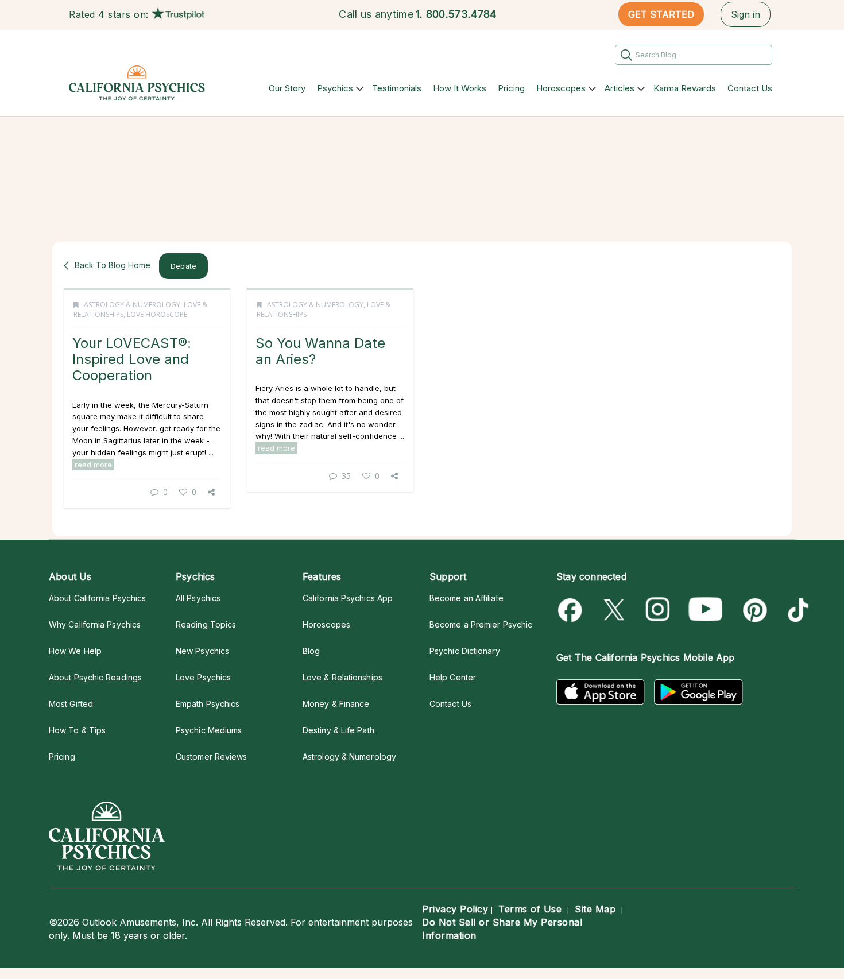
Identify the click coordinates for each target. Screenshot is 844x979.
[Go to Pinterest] (753, 610)
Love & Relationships (342, 677)
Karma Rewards (684, 88)
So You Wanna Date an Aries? (320, 351)
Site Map (595, 909)
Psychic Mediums (209, 730)
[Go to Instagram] (658, 610)
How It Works (459, 88)
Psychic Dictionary (464, 651)
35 (346, 475)
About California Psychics (97, 598)
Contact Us (749, 88)
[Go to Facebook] (572, 610)
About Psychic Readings (95, 677)
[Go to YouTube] (706, 610)
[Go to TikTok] (796, 610)
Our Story (287, 88)
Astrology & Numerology (132, 304)
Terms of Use (530, 909)
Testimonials (396, 88)
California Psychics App (348, 598)
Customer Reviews (211, 756)
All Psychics (198, 598)
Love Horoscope (157, 314)
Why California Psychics (95, 624)
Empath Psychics (207, 704)
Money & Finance (336, 704)
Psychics (335, 88)
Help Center (452, 677)
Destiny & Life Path (338, 730)
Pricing (511, 88)
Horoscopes (561, 88)
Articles (619, 88)
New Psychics (202, 651)
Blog (311, 651)
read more (93, 464)
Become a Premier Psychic (480, 624)
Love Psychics (203, 677)
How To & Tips (77, 730)
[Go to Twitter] (615, 610)
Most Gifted (71, 704)
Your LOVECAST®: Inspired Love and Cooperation (131, 359)
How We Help (75, 651)
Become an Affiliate (466, 598)
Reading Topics (206, 624)
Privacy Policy (455, 909)
